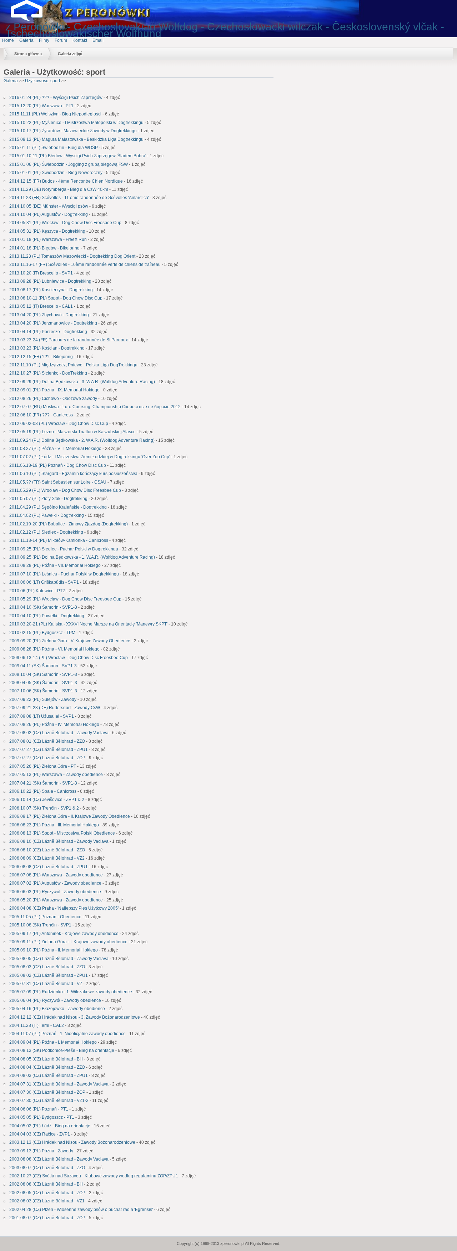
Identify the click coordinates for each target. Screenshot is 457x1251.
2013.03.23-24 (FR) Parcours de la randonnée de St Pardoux (68, 339)
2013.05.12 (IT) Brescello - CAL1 (41, 306)
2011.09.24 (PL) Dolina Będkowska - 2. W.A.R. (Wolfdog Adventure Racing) (82, 440)
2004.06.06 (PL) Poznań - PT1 (38, 1109)
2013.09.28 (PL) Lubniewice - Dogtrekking (50, 281)
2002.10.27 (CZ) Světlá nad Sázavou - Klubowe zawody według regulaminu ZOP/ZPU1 (93, 1175)
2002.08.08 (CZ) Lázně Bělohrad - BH (46, 1184)
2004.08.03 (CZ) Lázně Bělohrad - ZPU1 (48, 1075)
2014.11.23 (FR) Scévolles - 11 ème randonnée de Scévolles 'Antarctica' (79, 197)
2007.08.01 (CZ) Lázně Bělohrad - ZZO (47, 741)
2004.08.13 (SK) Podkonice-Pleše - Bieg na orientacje (61, 1050)
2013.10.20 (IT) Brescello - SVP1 (41, 273)
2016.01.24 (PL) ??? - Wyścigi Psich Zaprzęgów (55, 97)
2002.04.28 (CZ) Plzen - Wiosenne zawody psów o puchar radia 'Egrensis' (81, 1209)
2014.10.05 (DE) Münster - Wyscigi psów (48, 206)
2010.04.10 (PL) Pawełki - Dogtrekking (46, 615)
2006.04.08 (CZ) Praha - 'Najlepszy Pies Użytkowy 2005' (64, 908)
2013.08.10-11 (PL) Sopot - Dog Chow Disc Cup (56, 298)
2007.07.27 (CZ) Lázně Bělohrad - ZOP (47, 757)
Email (98, 40)
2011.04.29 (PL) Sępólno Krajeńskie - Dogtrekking (58, 507)
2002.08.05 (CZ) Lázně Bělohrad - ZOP (47, 1192)
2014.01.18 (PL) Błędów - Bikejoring (44, 248)
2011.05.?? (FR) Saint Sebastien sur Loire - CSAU (57, 482)
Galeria (26, 40)
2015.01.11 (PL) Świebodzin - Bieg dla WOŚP (53, 147)
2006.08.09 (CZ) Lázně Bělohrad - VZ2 (47, 858)
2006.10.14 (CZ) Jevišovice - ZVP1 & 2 (46, 799)
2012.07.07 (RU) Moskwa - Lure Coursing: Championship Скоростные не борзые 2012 (95, 406)
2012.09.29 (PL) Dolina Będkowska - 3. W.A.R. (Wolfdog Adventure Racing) (82, 381)
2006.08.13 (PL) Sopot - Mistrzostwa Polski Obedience (62, 833)
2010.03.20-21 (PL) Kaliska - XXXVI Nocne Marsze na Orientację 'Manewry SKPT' (88, 624)
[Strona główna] (32, 19)
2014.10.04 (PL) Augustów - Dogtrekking (49, 214)
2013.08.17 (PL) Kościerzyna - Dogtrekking (51, 289)
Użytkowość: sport (43, 80)
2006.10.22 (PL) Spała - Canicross (42, 791)
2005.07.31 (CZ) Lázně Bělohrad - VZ (45, 983)
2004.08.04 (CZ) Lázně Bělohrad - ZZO (47, 1067)
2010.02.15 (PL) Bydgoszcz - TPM (42, 632)
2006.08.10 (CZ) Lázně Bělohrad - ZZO (47, 849)
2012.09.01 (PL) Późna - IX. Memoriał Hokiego (54, 389)
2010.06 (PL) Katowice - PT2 (37, 590)
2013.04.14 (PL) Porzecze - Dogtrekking (48, 331)
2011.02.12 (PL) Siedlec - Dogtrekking (46, 532)
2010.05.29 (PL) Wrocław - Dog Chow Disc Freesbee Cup (65, 599)
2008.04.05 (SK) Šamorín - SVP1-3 (43, 682)
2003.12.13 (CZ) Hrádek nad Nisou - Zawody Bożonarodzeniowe (72, 1142)
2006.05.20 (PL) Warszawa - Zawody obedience (56, 900)
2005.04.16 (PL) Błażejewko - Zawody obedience (57, 1008)
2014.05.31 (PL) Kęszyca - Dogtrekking (47, 231)
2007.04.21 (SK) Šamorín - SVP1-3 (43, 783)
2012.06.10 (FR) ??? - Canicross (41, 414)
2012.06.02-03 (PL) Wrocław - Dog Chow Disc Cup (58, 423)
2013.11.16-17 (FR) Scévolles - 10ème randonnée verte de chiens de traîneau (85, 264)
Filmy (44, 40)
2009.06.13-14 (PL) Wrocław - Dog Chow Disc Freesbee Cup (68, 657)
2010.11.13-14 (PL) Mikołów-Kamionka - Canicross (58, 540)
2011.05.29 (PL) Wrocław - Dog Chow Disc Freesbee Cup (65, 490)
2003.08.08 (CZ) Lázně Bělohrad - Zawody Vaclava (59, 1159)
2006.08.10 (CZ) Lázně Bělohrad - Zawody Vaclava (59, 841)
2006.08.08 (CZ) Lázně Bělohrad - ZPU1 (48, 866)
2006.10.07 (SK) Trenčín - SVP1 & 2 (44, 808)
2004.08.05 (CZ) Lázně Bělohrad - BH (46, 1059)
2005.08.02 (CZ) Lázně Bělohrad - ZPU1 (48, 975)
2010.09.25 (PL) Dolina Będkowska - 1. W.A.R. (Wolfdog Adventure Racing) (82, 557)
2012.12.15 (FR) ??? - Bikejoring (41, 356)
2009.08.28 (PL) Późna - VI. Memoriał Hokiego (54, 649)
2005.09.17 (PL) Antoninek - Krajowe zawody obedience (64, 933)
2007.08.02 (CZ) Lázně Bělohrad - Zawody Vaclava (59, 732)
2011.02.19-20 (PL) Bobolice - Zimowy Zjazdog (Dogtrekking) (68, 523)
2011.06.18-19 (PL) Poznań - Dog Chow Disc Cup (58, 465)
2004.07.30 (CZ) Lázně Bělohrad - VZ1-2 (49, 1100)
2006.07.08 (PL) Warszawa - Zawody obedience (56, 874)
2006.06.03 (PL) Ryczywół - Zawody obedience (55, 891)
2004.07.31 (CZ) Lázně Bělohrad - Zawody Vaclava (59, 1084)
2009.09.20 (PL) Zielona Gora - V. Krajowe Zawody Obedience (69, 640)
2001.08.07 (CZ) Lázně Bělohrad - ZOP (47, 1217)
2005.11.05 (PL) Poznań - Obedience (45, 916)
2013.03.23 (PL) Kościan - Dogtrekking (47, 348)
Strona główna (28, 53)
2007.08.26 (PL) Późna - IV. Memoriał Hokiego (54, 724)
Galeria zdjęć (70, 53)
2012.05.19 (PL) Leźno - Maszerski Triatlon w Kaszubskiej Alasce (72, 431)
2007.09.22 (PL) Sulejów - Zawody (42, 699)
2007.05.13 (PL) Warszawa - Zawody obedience (56, 774)
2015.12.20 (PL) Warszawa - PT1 (41, 105)
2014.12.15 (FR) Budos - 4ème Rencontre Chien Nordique (66, 181)
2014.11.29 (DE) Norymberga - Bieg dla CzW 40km (58, 189)
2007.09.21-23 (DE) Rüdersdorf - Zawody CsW (54, 707)
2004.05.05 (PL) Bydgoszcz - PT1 (41, 1117)
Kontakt (79, 40)
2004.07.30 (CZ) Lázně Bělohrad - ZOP (47, 1092)
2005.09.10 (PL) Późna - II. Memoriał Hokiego (53, 950)
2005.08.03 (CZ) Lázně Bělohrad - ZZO (47, 966)
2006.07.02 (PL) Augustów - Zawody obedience (55, 883)
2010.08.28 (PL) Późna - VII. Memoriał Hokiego (55, 565)
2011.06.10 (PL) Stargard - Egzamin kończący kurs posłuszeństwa (73, 473)
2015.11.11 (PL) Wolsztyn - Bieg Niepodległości (55, 114)
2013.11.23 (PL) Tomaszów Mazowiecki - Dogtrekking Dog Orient (72, 256)
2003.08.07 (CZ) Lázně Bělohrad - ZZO (47, 1167)
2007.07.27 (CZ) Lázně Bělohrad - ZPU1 (48, 749)
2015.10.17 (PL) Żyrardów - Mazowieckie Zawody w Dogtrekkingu (73, 130)
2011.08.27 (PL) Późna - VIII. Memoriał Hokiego (55, 448)
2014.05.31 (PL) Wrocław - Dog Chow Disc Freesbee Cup (65, 222)
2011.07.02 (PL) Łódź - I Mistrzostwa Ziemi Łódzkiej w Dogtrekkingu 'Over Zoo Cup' (89, 456)
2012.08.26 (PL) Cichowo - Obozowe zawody (53, 398)
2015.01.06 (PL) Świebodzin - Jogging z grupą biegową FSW (68, 164)
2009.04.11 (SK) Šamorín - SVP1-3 (43, 665)
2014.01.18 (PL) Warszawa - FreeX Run (48, 239)
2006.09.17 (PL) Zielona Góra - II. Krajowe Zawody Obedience (69, 816)
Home (8, 40)
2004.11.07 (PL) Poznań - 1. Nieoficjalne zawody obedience (67, 1033)
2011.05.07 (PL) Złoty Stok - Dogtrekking (48, 498)
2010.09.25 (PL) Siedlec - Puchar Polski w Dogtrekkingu (63, 549)
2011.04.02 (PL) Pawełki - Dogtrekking (46, 515)
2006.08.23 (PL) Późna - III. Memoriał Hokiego (54, 824)
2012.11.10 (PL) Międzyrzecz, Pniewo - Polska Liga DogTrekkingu (73, 364)
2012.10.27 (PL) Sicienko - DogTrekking (48, 373)
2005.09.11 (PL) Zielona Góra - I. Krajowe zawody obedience (68, 941)
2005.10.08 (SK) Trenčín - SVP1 (40, 925)
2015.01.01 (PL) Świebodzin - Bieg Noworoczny (55, 172)
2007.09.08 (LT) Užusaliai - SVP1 (41, 716)
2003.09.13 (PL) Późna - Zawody (41, 1150)
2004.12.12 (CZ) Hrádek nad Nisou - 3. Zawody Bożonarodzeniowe (74, 1017)
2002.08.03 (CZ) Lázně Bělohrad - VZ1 (47, 1200)
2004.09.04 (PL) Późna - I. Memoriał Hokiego (53, 1042)
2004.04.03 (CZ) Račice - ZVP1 (39, 1134)
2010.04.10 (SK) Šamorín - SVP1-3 (43, 607)
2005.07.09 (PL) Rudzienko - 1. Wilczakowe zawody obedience (70, 991)
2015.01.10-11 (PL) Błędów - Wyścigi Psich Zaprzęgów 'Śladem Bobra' (77, 155)
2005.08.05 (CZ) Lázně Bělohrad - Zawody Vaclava (59, 958)
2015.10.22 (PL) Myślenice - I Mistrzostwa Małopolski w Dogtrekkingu (76, 122)
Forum (61, 40)
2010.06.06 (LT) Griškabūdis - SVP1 (44, 582)
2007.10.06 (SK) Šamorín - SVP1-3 (43, 690)
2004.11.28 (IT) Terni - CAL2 (36, 1025)
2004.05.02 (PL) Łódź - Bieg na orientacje (49, 1125)
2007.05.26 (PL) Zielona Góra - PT (42, 766)
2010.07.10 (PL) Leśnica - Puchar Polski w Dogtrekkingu (64, 574)
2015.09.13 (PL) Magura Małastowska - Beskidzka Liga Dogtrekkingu (76, 139)
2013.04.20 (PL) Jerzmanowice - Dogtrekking (53, 323)
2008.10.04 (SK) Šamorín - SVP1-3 (43, 674)
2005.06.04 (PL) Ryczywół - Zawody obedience (55, 1000)
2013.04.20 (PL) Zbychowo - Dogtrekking (49, 314)
